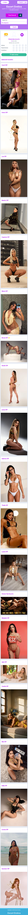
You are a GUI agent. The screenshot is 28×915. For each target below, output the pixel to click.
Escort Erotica (14, 6)
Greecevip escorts (14, 39)
